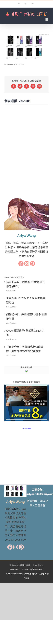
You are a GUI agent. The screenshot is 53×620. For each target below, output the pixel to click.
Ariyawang (10, 64)
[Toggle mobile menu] (47, 19)
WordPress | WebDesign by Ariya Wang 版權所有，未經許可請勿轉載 (26, 573)
